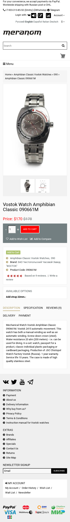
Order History (29, 487)
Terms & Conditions (17, 418)
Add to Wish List (18, 239)
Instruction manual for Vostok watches (27, 422)
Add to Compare (42, 239)
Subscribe (59, 471)
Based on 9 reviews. (36, 275)
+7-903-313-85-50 (14, 10)
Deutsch (54, 21)
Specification (33, 307)
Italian (46, 21)
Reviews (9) (54, 307)
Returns (10, 453)
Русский (20, 21)
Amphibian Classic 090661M (20, 78)
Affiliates (11, 439)
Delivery (9, 315)
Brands (10, 434)
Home (8, 74)
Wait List (10, 492)
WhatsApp (41, 10)
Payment (25, 315)
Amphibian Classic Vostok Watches (32, 74)
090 (56, 74)
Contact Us (12, 448)
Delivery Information (17, 404)
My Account (11, 487)
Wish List (45, 487)
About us (11, 399)
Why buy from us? (16, 408)
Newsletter (24, 492)
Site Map (11, 457)
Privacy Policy (13, 413)
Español (37, 21)
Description (11, 307)
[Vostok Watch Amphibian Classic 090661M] (27, 186)
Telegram (55, 10)
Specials (11, 443)
